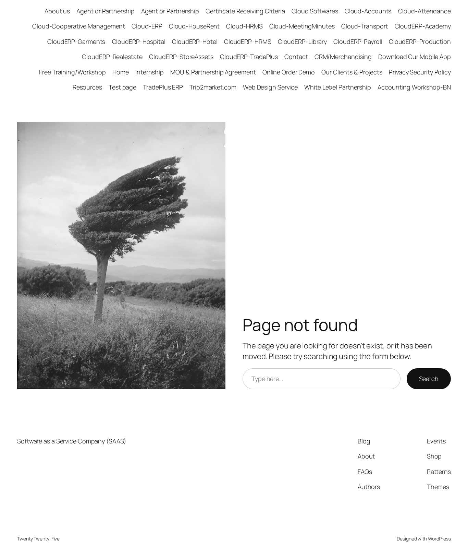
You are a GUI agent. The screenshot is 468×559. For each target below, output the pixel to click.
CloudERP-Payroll (357, 41)
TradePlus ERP (163, 87)
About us (57, 11)
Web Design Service (270, 87)
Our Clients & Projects (351, 72)
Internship (149, 72)
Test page (122, 87)
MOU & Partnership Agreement (213, 72)
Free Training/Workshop (72, 72)
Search (429, 378)
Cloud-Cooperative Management (78, 26)
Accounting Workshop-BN (414, 87)
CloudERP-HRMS (247, 41)
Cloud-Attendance (424, 11)
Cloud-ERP (147, 26)
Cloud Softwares (315, 11)
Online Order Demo (288, 72)
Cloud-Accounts (368, 11)
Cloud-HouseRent (194, 26)
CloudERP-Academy (423, 26)
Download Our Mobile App (414, 56)
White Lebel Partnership (337, 87)
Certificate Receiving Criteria (245, 11)
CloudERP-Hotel (195, 41)
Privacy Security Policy (420, 72)
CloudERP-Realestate (112, 56)
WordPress (439, 538)
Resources (87, 87)
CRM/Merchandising (343, 56)
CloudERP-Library (302, 41)
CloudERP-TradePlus (249, 56)
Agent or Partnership (105, 11)
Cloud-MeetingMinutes (302, 26)
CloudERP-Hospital (138, 41)
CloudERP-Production (420, 41)
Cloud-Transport (364, 26)
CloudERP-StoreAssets (181, 56)
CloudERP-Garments (76, 41)
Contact (296, 56)
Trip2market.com (212, 87)
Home (120, 72)
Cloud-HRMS (244, 26)
